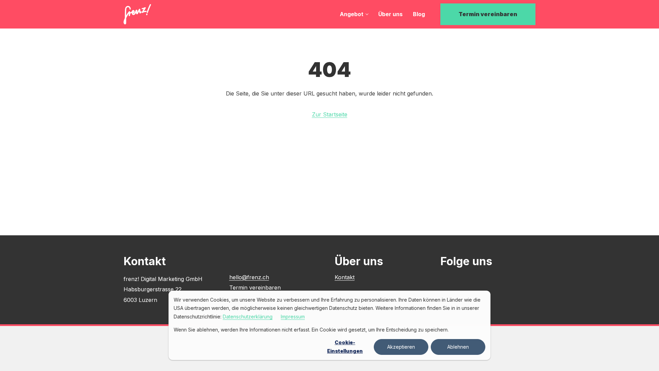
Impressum (293, 316)
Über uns (390, 14)
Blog (419, 14)
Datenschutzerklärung (248, 316)
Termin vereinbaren (488, 14)
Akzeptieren (401, 347)
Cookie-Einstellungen (345, 346)
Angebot (351, 14)
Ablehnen (458, 347)
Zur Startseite (329, 114)
